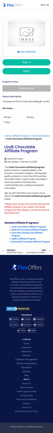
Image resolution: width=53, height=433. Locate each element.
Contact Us (26, 407)
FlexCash (26, 355)
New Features (26, 387)
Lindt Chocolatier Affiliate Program (29, 226)
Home (8, 135)
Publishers (26, 347)
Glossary (26, 371)
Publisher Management (26, 359)
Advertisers (26, 351)
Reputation (26, 367)
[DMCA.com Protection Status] (26, 308)
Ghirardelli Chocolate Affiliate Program (31, 241)
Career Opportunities (26, 391)
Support (26, 403)
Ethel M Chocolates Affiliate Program (30, 229)
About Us (26, 383)
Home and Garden (41, 135)
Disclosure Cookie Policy (26, 411)
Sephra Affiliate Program (24, 238)
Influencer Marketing (26, 363)
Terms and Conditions (26, 399)
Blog (26, 375)
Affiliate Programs (21, 135)
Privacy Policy (26, 395)
